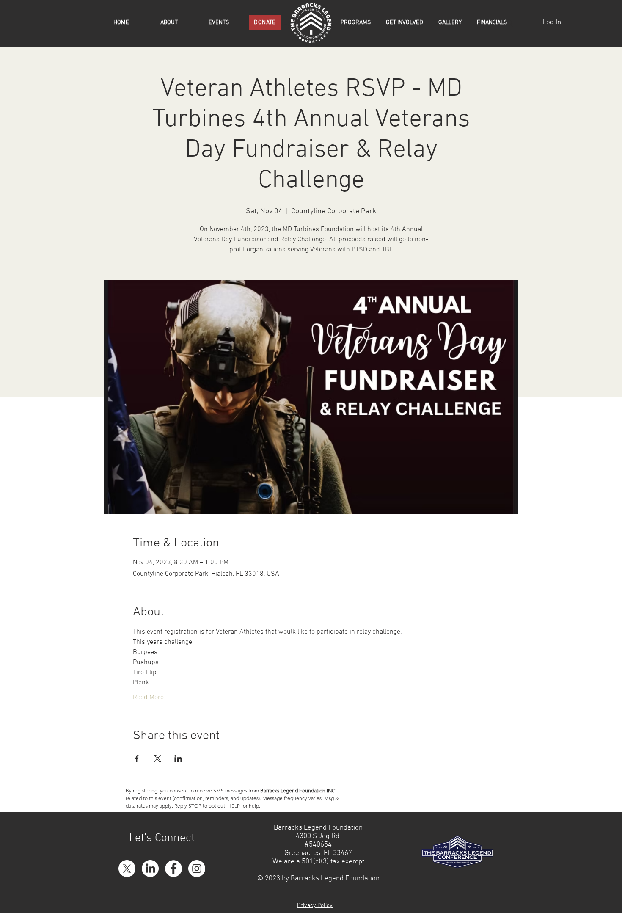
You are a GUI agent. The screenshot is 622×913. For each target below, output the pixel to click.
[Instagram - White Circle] (196, 868)
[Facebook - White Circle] (173, 868)
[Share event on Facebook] (137, 758)
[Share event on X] (158, 758)
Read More (148, 697)
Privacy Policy (315, 905)
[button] (357, 23)
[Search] (509, 23)
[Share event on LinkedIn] (178, 758)
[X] (126, 868)
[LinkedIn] (150, 868)
